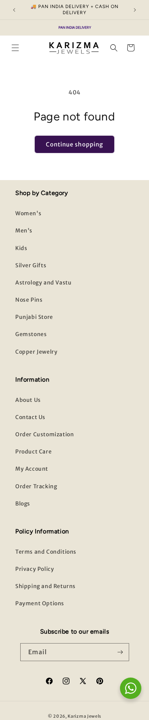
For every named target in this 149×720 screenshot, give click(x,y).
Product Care (33, 451)
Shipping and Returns (45, 586)
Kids (21, 248)
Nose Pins (28, 299)
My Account (31, 468)
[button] (15, 47)
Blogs (22, 503)
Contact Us (30, 417)
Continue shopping (74, 144)
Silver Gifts (30, 265)
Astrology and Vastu (43, 282)
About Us (28, 400)
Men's (23, 230)
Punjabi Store (34, 317)
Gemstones (31, 334)
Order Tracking (36, 486)
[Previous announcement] (14, 10)
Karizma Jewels (84, 716)
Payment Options (39, 603)
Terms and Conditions (45, 551)
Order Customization (44, 434)
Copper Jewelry (36, 351)
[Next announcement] (134, 10)
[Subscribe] (120, 652)
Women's (28, 213)
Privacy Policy (34, 569)
